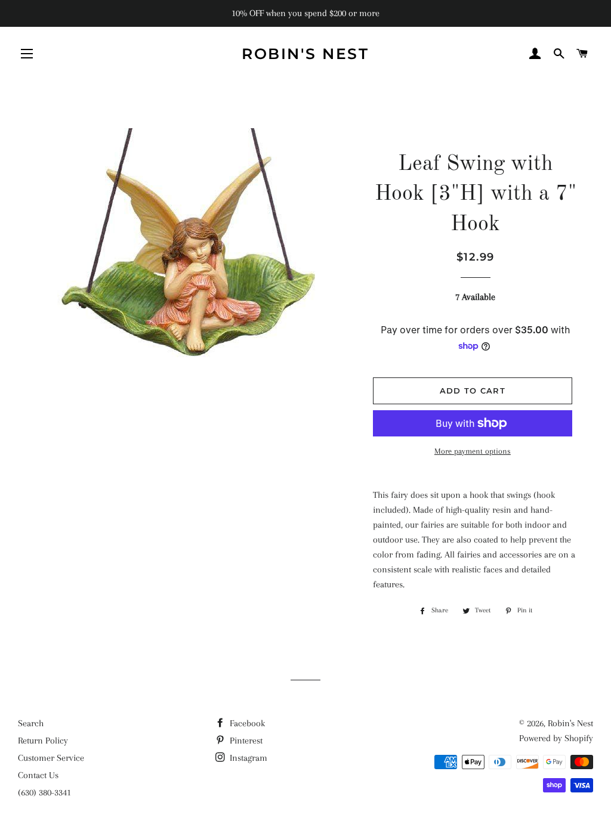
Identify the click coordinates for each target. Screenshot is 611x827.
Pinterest (245, 740)
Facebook (246, 723)
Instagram (247, 757)
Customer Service (51, 757)
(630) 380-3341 (44, 792)
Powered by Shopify (556, 738)
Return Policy (43, 740)
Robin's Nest (305, 54)
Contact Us (38, 775)
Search (31, 723)
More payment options (472, 451)
